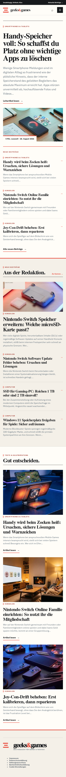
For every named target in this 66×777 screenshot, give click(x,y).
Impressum (14, 758)
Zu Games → (57, 274)
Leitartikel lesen (13, 100)
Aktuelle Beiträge (55, 3)
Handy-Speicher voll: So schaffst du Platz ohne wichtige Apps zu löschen (32, 47)
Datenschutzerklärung (18, 760)
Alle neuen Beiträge (14, 249)
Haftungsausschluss (17, 763)
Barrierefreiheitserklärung (19, 765)
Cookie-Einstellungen (17, 767)
